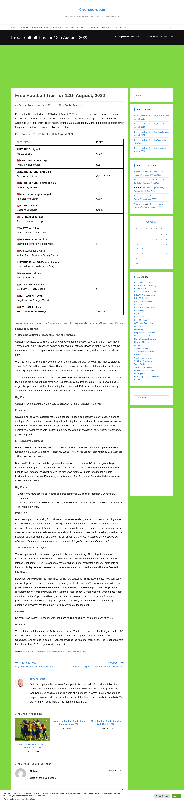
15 (161, 244)
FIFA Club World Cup (142, 317)
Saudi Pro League (141, 348)
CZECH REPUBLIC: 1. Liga (145, 292)
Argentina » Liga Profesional (145, 282)
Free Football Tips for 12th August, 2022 (157, 37)
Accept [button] (176, 796)
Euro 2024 (138, 304)
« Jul (136, 264)
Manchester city (65, 651)
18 (142, 249)
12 (146, 244)
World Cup (138, 380)
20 (151, 249)
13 (151, 244)
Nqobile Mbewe (140, 180)
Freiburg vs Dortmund (48, 651)
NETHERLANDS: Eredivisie (145, 339)
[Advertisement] (92, 65)
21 (156, 249)
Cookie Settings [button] (162, 796)
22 (161, 249)
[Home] (115, 37)
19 (146, 249)
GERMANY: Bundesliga (143, 323)
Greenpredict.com (92, 9)
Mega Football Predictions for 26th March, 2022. (106, 722)
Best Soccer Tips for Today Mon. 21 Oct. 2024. (33, 746)
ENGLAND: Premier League (145, 301)
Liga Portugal (139, 330)
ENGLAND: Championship (144, 295)
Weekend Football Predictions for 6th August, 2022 (69, 722)
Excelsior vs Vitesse (28, 651)
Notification (138, 345)
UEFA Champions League (144, 370)
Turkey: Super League (143, 367)
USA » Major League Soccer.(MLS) (148, 377)
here (120, 323)
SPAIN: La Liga (140, 355)
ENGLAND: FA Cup (141, 298)
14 (156, 244)
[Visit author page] (20, 682)
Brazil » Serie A (140, 289)
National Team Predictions (144, 336)
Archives (137, 394)
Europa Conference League (144, 307)
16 (166, 244)
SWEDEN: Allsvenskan (143, 361)
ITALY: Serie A (140, 326)
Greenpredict (25, 105)
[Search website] (170, 27)
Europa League (140, 311)
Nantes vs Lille (79, 651)
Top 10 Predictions (141, 364)
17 (137, 249)
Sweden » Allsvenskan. (143, 358)
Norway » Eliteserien (142, 342)
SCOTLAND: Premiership (144, 352)
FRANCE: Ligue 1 (141, 320)
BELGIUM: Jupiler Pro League (146, 286)
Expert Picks (139, 314)
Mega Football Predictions (71, 105)
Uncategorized (139, 374)
